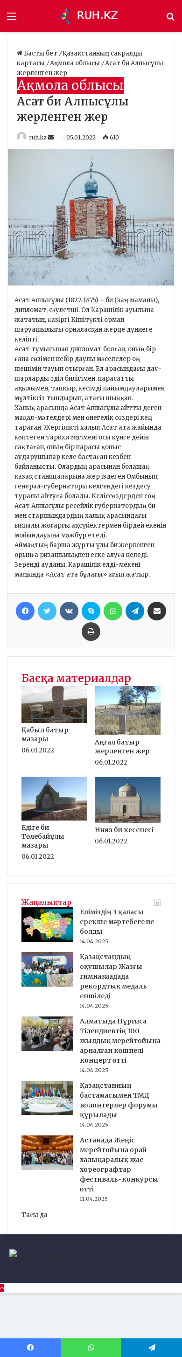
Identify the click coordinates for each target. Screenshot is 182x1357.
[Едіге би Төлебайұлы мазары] (54, 818)
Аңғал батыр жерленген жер (122, 746)
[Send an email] (51, 137)
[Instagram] (9, 1269)
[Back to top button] (2, 1288)
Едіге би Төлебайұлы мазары (42, 836)
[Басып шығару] (91, 631)
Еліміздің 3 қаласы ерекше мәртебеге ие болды (117, 922)
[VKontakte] (69, 611)
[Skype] (91, 611)
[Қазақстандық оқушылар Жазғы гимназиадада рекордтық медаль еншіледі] (47, 984)
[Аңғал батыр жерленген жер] (128, 733)
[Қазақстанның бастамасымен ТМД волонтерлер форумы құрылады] (47, 1113)
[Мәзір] (11, 19)
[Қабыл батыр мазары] (54, 721)
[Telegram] (135, 611)
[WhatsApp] (113, 611)
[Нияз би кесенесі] (128, 821)
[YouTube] (10, 1259)
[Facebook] (25, 611)
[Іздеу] (170, 19)
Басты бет (40, 53)
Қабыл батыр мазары (45, 734)
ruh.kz (38, 137)
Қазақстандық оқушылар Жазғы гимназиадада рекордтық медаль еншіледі (113, 976)
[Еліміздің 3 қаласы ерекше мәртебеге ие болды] (47, 940)
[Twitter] (47, 611)
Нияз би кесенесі (124, 830)
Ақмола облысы (75, 63)
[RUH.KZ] (91, 16)
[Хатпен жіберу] (156, 611)
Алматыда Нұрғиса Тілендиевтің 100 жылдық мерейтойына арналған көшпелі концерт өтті (120, 1041)
